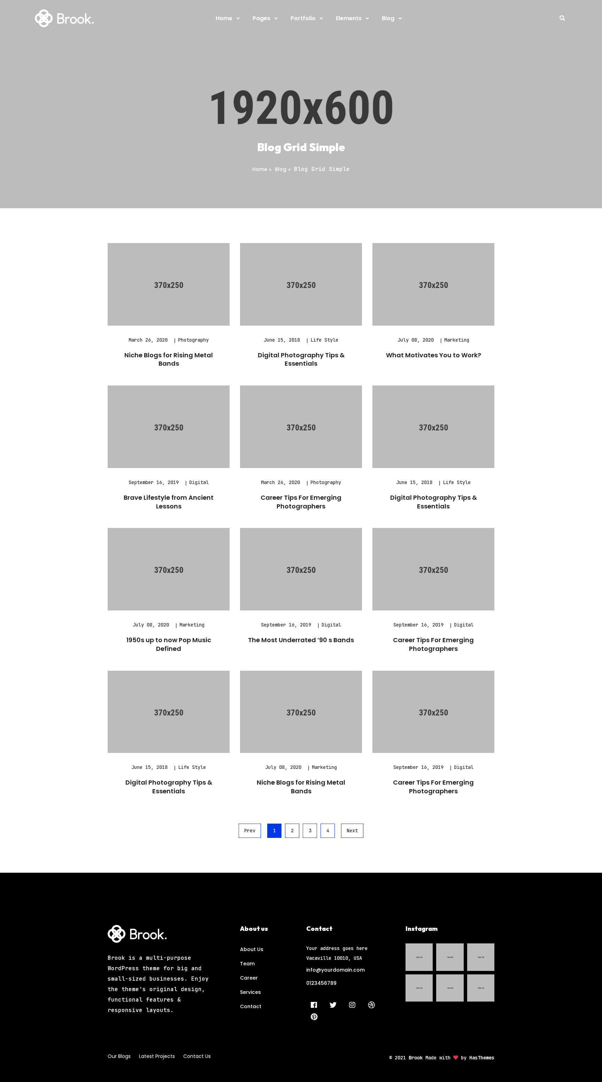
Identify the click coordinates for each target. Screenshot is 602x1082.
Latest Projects (157, 1056)
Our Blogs (119, 1056)
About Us (251, 949)
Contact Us (197, 1056)
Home (259, 169)
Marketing (456, 340)
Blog (280, 169)
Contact (250, 1006)
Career (249, 977)
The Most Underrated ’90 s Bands (301, 640)
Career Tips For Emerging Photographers (301, 502)
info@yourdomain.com (335, 970)
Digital (199, 482)
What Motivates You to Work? (433, 355)
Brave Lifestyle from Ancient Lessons (169, 502)
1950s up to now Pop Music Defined (168, 644)
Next (352, 830)
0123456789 (321, 983)
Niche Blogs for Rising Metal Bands (168, 359)
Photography (193, 340)
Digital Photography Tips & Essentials (301, 359)
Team (247, 963)
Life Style (324, 340)
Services (250, 992)
